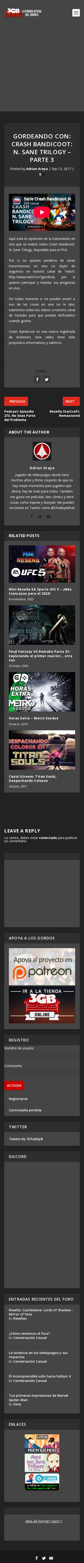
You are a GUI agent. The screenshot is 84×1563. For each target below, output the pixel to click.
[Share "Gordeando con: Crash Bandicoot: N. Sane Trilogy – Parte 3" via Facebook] (37, 379)
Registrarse (18, 1098)
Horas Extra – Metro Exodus (33, 718)
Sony (17, 1404)
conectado (48, 837)
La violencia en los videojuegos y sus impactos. (38, 1355)
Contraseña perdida (25, 1110)
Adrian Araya (37, 168)
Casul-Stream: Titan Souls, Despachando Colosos (32, 778)
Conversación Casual (30, 1337)
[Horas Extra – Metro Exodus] (42, 691)
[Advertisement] (42, 69)
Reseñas (20, 1318)
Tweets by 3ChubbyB (26, 1139)
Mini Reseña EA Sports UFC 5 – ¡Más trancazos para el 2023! (40, 591)
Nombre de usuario (19, 1048)
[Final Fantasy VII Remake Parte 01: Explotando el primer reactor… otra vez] (42, 625)
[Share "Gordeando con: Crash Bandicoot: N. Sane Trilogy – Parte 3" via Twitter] (46, 379)
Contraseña (13, 1066)
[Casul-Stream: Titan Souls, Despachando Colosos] (42, 750)
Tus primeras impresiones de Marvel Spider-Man (38, 1397)
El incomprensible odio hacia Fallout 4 (40, 1376)
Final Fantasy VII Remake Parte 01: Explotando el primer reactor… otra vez (40, 655)
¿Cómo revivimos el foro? (29, 1333)
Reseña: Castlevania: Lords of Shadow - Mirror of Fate (41, 1312)
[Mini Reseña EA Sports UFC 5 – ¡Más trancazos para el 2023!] (42, 564)
